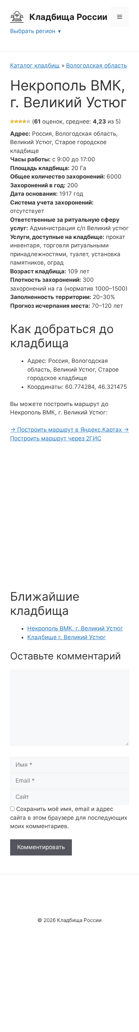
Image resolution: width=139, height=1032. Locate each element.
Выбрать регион (32, 31)
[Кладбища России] (17, 16)
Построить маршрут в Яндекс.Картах (66, 429)
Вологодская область (96, 65)
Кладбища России (68, 17)
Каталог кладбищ (35, 65)
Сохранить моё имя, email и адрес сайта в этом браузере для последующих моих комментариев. (68, 818)
